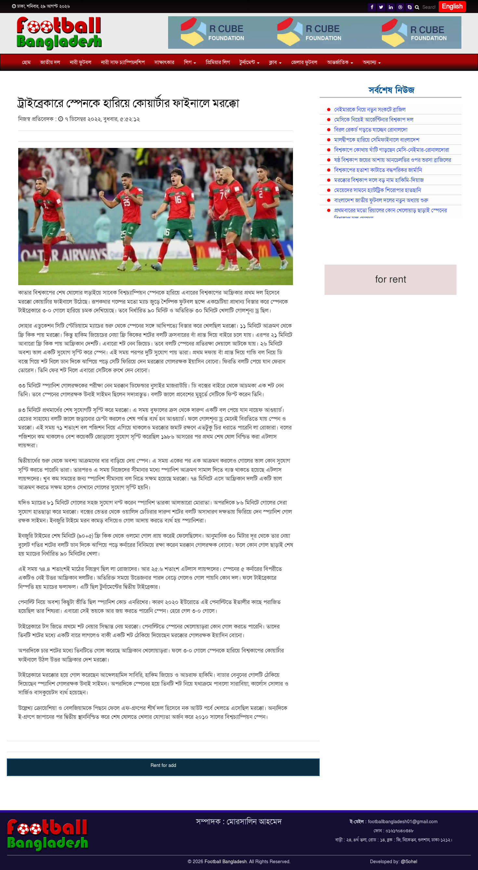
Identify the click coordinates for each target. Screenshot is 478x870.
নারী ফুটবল (80, 62)
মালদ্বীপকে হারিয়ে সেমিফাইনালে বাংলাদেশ (376, 140)
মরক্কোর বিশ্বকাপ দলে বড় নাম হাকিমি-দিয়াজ (379, 180)
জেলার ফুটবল (304, 62)
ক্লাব (273, 62)
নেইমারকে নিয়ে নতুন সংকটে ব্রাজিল (369, 109)
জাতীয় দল (50, 62)
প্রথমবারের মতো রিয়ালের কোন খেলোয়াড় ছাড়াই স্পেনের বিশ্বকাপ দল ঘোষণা (390, 214)
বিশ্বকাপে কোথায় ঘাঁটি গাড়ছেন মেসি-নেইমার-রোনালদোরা (391, 150)
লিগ (188, 62)
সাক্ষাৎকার (164, 62)
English (452, 6)
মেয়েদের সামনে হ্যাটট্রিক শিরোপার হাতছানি (377, 190)
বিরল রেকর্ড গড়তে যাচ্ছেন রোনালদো (370, 130)
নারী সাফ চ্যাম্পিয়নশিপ (123, 62)
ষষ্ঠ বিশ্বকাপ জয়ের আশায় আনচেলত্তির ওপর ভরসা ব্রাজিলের (392, 160)
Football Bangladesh (226, 862)
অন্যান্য (370, 62)
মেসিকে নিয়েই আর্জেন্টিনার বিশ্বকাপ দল (373, 120)
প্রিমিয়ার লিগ (218, 62)
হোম (26, 62)
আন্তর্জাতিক (338, 62)
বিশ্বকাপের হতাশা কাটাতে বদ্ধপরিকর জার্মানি (378, 170)
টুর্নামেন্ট (248, 62)
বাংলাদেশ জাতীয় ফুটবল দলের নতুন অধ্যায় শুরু (381, 200)
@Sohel (409, 862)
